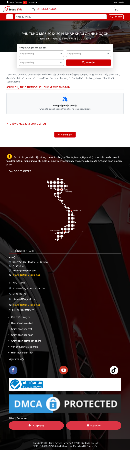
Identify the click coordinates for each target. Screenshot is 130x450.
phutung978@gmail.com (24, 270)
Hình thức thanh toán (22, 352)
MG (66, 38)
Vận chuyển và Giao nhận (24, 346)
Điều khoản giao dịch (22, 323)
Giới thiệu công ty (20, 317)
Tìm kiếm (117, 16)
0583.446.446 (47, 9)
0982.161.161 (18, 266)
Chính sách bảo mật (21, 328)
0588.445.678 (19, 293)
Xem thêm (66, 134)
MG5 (73, 38)
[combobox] (41, 53)
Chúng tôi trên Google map (26, 275)
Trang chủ (44, 38)
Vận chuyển (119, 2)
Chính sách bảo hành (22, 334)
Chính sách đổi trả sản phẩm (26, 340)
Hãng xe (56, 38)
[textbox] (39, 54)
